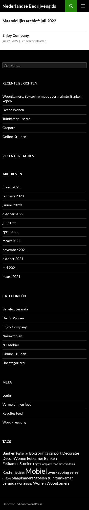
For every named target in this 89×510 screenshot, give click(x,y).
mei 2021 (9, 267)
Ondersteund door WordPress (22, 504)
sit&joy (6, 478)
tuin (51, 477)
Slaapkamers (22, 477)
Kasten (8, 472)
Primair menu (83, 6)
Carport (8, 128)
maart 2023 (11, 187)
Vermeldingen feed (16, 404)
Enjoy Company (15, 35)
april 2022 (10, 232)
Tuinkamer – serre (16, 119)
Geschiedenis (67, 464)
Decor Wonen (13, 110)
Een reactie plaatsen (33, 41)
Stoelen (40, 477)
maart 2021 (11, 276)
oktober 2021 (12, 258)
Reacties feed (12, 413)
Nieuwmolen (12, 336)
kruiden (19, 472)
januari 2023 (12, 205)
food (55, 464)
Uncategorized (13, 363)
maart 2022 (11, 241)
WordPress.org (14, 422)
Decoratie (70, 453)
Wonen (39, 483)
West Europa (24, 483)
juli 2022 (9, 223)
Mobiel (36, 471)
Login (6, 395)
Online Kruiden (14, 136)
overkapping (58, 472)
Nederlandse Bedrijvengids (29, 6)
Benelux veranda (15, 309)
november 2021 (14, 250)
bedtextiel (22, 453)
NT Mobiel (10, 345)
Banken (8, 453)
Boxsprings (38, 453)
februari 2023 (13, 196)
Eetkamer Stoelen (17, 463)
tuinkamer (64, 477)
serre (74, 472)
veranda (9, 483)
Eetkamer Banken (42, 458)
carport (55, 453)
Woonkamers (57, 483)
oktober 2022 (12, 214)
